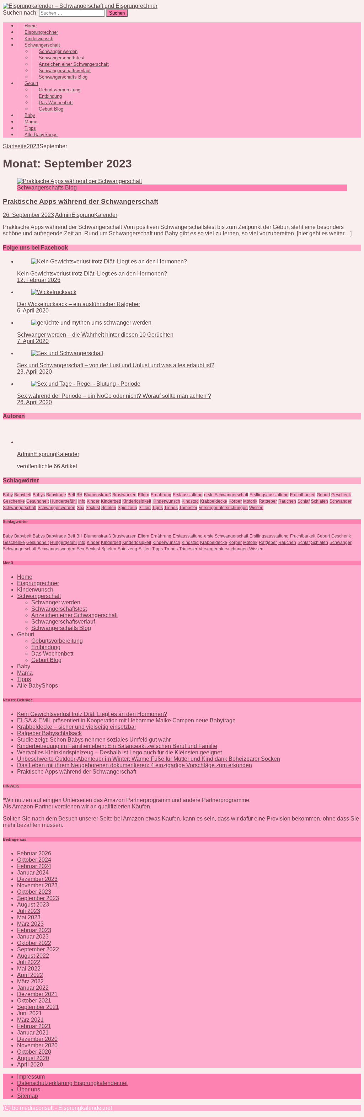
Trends (171, 507)
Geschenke (14, 501)
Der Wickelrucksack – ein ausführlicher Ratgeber (78, 304)
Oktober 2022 (34, 943)
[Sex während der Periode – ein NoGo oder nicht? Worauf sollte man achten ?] (85, 384)
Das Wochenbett (52, 654)
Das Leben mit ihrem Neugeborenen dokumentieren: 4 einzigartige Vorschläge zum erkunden (134, 765)
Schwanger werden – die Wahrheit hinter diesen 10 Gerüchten (95, 335)
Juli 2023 (28, 911)
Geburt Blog (51, 109)
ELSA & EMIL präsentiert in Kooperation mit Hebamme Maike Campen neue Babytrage (126, 720)
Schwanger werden (56, 507)
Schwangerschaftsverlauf (63, 622)
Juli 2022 (28, 962)
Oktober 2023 (34, 892)
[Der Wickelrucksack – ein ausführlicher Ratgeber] (53, 292)
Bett (71, 494)
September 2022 (38, 949)
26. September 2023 (28, 215)
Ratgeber (268, 501)
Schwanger (341, 501)
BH (79, 494)
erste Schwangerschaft (226, 494)
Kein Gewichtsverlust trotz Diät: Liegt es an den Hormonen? (92, 274)
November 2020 (37, 1045)
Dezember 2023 (37, 879)
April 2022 (30, 975)
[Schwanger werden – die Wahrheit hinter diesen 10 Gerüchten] (91, 323)
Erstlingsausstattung (269, 494)
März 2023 (30, 924)
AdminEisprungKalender (86, 215)
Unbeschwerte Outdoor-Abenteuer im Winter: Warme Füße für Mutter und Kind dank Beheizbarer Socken (148, 759)
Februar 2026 (34, 853)
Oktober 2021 (34, 1001)
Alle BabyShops (41, 134)
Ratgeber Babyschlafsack (49, 733)
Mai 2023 (29, 917)
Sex (80, 507)
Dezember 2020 (37, 1039)
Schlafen (319, 501)
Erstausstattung (188, 494)
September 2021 (38, 1007)
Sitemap (27, 1096)
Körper (235, 501)
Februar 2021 (34, 1026)
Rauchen (287, 501)
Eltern (143, 494)
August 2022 (33, 956)
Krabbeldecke (213, 501)
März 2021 (30, 1020)
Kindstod (190, 501)
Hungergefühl (63, 501)
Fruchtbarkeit (302, 494)
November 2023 (37, 885)
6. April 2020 (33, 311)
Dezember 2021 (37, 994)
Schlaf (304, 501)
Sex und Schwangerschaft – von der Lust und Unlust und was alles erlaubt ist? (115, 365)
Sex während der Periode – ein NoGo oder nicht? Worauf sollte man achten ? (114, 396)
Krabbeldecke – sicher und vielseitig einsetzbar (76, 727)
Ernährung (161, 494)
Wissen (256, 507)
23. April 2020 (34, 372)
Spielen (108, 507)
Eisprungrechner (38, 583)
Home (24, 577)
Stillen (145, 507)
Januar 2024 (33, 873)
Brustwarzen (124, 494)
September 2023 (38, 898)
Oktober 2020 (34, 1052)
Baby (8, 494)
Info (81, 501)
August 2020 (33, 1058)
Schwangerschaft (19, 507)
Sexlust (93, 507)
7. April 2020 (33, 341)
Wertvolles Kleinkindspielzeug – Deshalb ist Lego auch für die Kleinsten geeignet (119, 752)
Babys (39, 494)
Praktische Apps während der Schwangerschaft (80, 201)
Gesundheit (37, 501)
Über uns (28, 1089)
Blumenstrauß (97, 494)
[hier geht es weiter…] (324, 233)
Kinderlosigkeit (136, 501)
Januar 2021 (33, 1033)
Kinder (93, 501)
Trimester (188, 507)
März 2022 (30, 981)
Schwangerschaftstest (59, 609)
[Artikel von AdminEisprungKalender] (39, 442)
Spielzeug (127, 507)
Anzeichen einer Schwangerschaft (74, 615)
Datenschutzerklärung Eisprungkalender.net (72, 1083)
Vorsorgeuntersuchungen (223, 507)
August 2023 (33, 905)
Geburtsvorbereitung (57, 641)
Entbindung (45, 647)
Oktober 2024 (34, 860)
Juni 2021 (29, 1013)
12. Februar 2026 (38, 280)
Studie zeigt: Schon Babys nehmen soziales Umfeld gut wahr (94, 740)
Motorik (250, 501)
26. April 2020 (34, 402)
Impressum (31, 1077)
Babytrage (56, 494)
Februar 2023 (34, 930)
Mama (25, 673)
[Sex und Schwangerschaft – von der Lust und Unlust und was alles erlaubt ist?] (67, 353)
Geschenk (341, 494)
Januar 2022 (33, 988)
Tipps (157, 507)
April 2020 (30, 1065)
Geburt (323, 494)
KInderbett (111, 501)
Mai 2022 (29, 969)
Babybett (22, 494)
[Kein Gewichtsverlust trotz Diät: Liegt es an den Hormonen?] (109, 261)
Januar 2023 (33, 937)
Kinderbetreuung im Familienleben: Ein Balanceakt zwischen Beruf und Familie (117, 746)
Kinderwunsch (166, 501)
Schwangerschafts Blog (63, 77)
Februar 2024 (34, 866)
